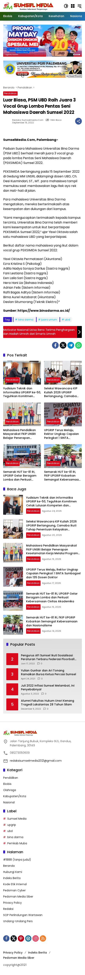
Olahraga (9, 790)
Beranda (9, 866)
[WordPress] (28, 938)
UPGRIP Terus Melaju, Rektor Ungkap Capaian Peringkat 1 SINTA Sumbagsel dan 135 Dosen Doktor (61, 434)
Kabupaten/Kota (14, 796)
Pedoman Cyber (14, 890)
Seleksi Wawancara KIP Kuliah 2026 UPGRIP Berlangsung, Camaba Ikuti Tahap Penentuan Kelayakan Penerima (60, 392)
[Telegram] (70, 345)
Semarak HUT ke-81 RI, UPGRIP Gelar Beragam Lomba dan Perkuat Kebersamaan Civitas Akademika (19, 476)
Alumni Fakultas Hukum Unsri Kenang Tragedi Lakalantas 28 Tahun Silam (47, 703)
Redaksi (8, 909)
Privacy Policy (12, 903)
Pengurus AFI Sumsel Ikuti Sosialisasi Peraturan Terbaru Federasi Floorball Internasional (48, 657)
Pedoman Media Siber (18, 897)
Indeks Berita (12, 878)
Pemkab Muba (17, 843)
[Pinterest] (21, 938)
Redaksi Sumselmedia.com (27, 120)
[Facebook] (55, 345)
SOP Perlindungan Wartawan (22, 915)
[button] (66, 6)
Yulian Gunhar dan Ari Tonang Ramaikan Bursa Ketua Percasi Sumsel (48, 672)
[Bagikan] (78, 121)
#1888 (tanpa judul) (17, 860)
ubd (67, 319)
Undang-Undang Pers (18, 921)
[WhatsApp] (78, 345)
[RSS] (43, 938)
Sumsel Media (16, 819)
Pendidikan (10, 93)
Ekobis (7, 784)
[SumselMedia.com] (28, 6)
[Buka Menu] (72, 6)
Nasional (9, 802)
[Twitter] (63, 345)
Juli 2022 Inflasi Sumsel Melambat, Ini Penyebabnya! (47, 688)
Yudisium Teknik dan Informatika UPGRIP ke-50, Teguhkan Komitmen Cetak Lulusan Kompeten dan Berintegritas (22, 392)
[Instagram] (35, 938)
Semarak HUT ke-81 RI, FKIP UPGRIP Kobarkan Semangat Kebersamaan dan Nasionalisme (62, 476)
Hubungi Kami (12, 872)
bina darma (25, 319)
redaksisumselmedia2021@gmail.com (36, 761)
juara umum (49, 319)
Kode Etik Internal (15, 884)
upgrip (11, 825)
